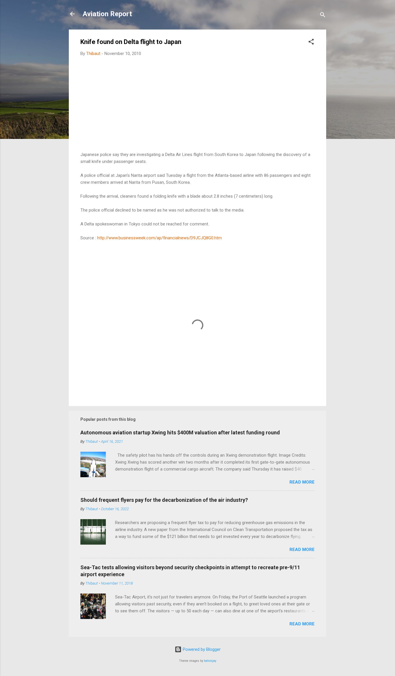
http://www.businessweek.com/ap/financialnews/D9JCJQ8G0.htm (159, 237)
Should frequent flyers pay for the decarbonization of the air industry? (164, 500)
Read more (302, 482)
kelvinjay (210, 661)
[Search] (322, 16)
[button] (311, 42)
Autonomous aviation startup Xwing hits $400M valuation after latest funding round (180, 432)
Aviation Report (107, 14)
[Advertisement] (197, 104)
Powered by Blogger (201, 649)
